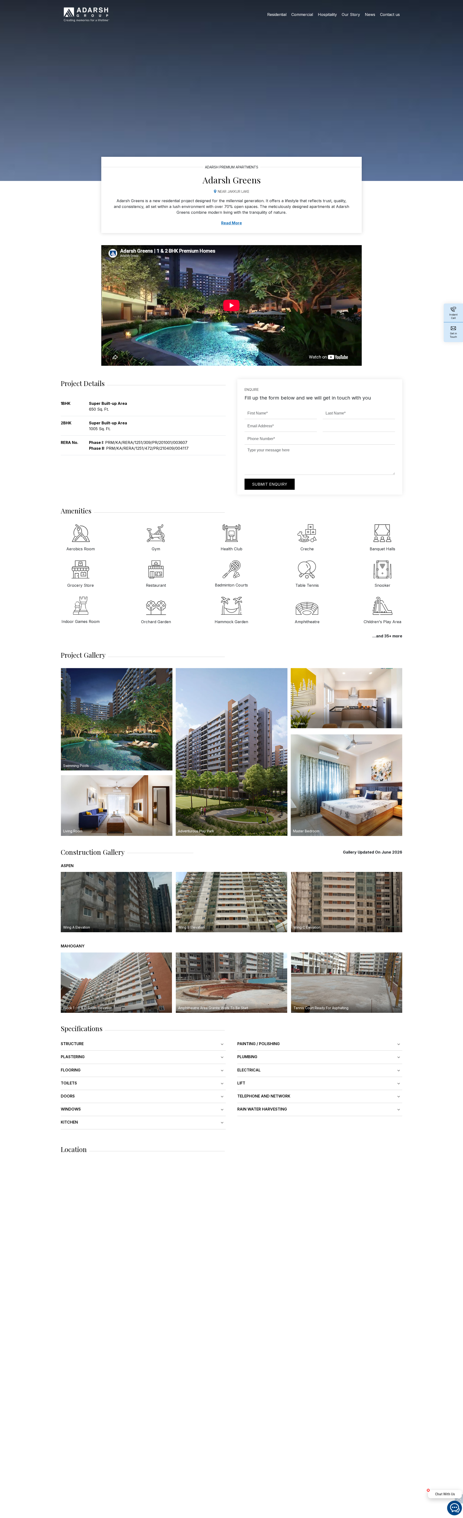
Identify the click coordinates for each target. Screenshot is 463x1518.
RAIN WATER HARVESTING (262, 1109)
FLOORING (71, 1070)
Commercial (302, 14)
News (370, 14)
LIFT (241, 1083)
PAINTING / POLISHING (258, 1044)
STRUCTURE (72, 1044)
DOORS (68, 1096)
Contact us (390, 14)
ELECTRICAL (249, 1070)
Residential (276, 14)
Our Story (351, 14)
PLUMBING (247, 1057)
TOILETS (69, 1083)
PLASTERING (73, 1057)
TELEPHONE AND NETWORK (263, 1096)
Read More (231, 223)
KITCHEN (69, 1122)
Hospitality (327, 14)
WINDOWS (71, 1109)
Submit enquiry (269, 484)
